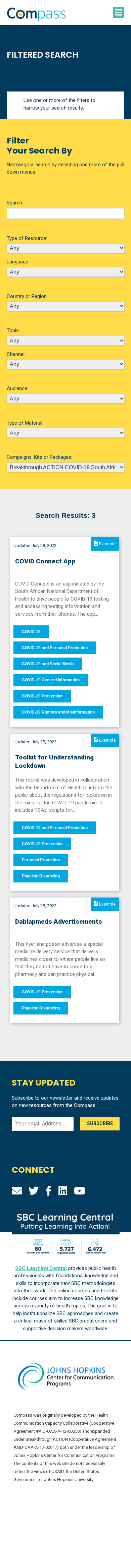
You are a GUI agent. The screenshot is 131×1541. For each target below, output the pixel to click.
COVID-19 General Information (51, 680)
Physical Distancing (41, 876)
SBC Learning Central (41, 1268)
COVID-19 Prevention (42, 696)
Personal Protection (41, 860)
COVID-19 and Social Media (48, 664)
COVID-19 (31, 631)
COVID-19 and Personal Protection (55, 647)
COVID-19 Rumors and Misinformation (58, 712)
